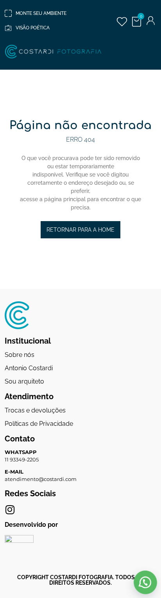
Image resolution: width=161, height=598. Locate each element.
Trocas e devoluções (35, 410)
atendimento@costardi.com (41, 479)
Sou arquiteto (24, 381)
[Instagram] (10, 509)
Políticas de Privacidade (39, 423)
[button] (145, 582)
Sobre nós (19, 354)
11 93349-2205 (22, 459)
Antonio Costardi (29, 368)
